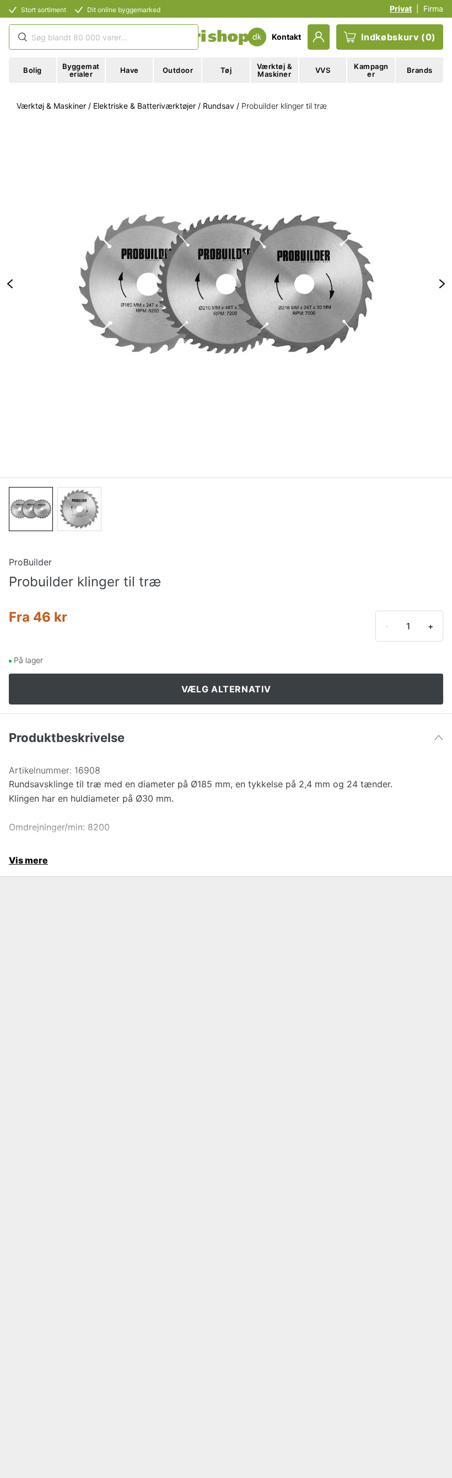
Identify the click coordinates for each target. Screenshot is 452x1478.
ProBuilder (30, 562)
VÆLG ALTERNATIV (226, 689)
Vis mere (28, 860)
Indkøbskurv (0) (398, 37)
